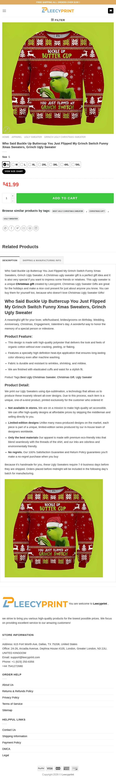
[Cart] (111, 11)
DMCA (6, 748)
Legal (5, 755)
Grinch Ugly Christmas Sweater (65, 137)
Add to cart (65, 198)
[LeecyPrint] (58, 11)
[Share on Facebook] (11, 228)
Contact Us (9, 729)
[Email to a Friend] (24, 228)
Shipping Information (14, 736)
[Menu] (4, 11)
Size (4, 157)
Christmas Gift (97, 211)
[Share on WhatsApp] (5, 228)
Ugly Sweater (33, 137)
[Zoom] (6, 130)
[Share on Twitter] (17, 228)
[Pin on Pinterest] (30, 228)
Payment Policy (11, 742)
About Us (7, 684)
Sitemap (7, 710)
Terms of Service (12, 703)
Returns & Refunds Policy (17, 691)
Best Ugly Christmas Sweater (68, 211)
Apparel (17, 137)
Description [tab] (9, 260)
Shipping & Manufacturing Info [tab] (42, 260)
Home (5, 137)
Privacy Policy (10, 697)
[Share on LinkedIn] (36, 228)
